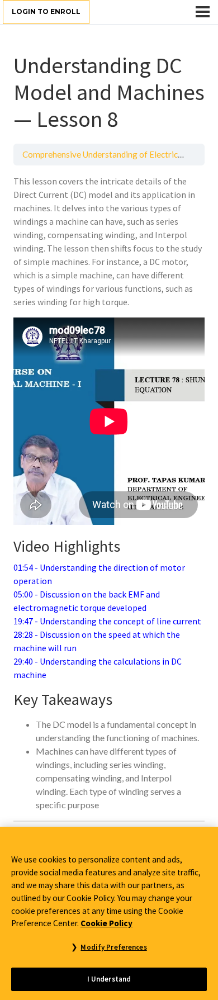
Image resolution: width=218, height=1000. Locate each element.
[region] (109, 913)
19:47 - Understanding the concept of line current (107, 621)
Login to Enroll (46, 11)
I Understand (109, 979)
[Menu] (202, 11)
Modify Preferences (113, 947)
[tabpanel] (109, 493)
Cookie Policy (106, 923)
